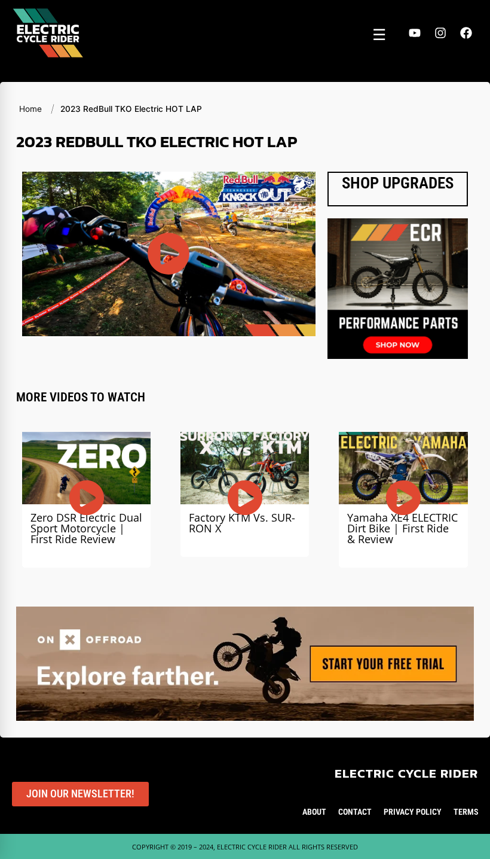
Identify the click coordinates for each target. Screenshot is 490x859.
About (314, 812)
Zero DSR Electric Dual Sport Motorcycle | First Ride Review (86, 528)
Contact (355, 812)
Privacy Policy (413, 812)
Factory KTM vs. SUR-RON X (242, 522)
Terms (466, 812)
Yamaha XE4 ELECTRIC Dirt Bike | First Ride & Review (402, 528)
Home (30, 109)
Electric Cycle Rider (406, 773)
